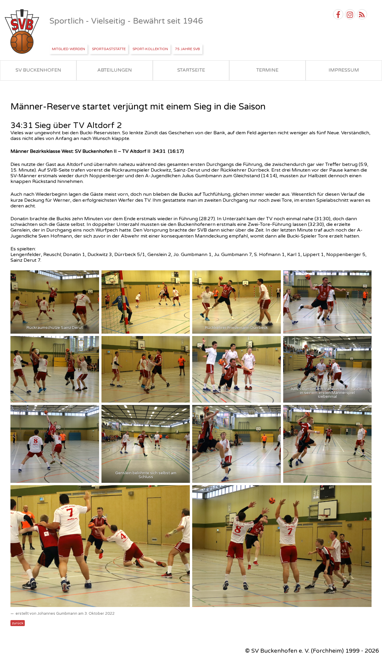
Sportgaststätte (109, 49)
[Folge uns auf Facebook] (338, 14)
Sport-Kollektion (150, 49)
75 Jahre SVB (187, 49)
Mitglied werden (68, 49)
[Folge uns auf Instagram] (350, 14)
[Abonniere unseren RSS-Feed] (362, 14)
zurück (17, 623)
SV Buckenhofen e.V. (22, 31)
